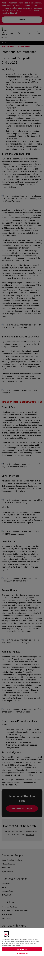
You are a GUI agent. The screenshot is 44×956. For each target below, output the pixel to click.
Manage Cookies (22, 953)
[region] (22, 942)
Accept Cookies (22, 949)
